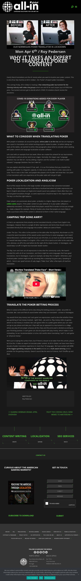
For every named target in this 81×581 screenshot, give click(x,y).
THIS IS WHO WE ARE (48, 535)
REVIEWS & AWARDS (34, 531)
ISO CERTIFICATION (35, 535)
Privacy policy (49, 578)
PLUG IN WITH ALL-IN (16, 538)
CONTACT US (40, 455)
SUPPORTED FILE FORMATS (71, 535)
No (41, 578)
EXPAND (40, 442)
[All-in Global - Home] (20, 7)
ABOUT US (59, 535)
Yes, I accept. (32, 578)
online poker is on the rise (49, 142)
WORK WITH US (57, 531)
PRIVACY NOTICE (23, 535)
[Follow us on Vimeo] (43, 552)
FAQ (14, 531)
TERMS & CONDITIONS (70, 531)
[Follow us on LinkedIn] (46, 552)
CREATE (14, 442)
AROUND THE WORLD (30, 538)
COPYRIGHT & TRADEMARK (9, 535)
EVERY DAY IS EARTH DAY (45, 538)
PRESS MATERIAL (22, 531)
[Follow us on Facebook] (35, 552)
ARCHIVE (7, 531)
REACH (66, 442)
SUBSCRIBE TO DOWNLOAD (21, 515)
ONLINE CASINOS (46, 531)
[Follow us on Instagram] (38, 552)
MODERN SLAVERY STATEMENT (62, 538)
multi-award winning (58, 349)
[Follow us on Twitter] (40, 552)
